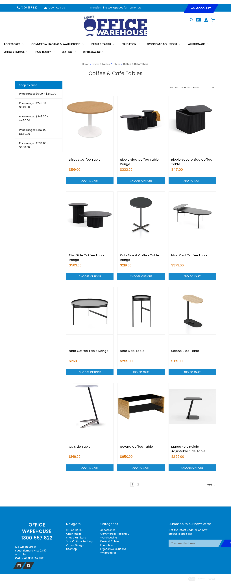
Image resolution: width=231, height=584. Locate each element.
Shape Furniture (76, 537)
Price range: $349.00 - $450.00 (33, 118)
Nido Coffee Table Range (88, 351)
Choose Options (141, 180)
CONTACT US (57, 7)
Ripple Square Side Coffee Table (191, 161)
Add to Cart (90, 180)
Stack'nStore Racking (79, 541)
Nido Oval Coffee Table (189, 255)
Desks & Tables (109, 541)
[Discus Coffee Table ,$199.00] (89, 119)
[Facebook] (28, 565)
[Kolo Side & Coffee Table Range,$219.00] (140, 215)
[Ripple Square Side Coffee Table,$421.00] (192, 119)
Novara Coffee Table (136, 446)
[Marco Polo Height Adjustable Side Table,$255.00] (192, 406)
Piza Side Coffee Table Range (86, 257)
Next (210, 484)
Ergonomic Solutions (113, 549)
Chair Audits (73, 534)
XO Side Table (79, 446)
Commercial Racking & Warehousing (114, 535)
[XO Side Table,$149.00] (89, 406)
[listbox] (198, 87)
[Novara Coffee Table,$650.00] (140, 406)
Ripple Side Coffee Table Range (139, 161)
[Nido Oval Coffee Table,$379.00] (192, 215)
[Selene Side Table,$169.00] (192, 310)
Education (106, 545)
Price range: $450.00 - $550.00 (34, 132)
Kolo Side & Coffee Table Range (139, 257)
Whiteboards (108, 553)
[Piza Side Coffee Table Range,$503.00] (89, 215)
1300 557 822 (29, 7)
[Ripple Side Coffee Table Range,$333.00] (140, 119)
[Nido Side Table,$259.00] (140, 310)
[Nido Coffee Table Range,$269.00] (89, 310)
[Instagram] (19, 565)
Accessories (107, 530)
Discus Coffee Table (85, 159)
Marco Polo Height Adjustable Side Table (188, 448)
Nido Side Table (132, 351)
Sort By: (174, 87)
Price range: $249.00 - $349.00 (33, 105)
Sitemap (71, 549)
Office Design (75, 545)
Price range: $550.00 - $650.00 (34, 145)
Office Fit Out (75, 530)
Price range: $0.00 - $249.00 (37, 94)
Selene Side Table (185, 351)
